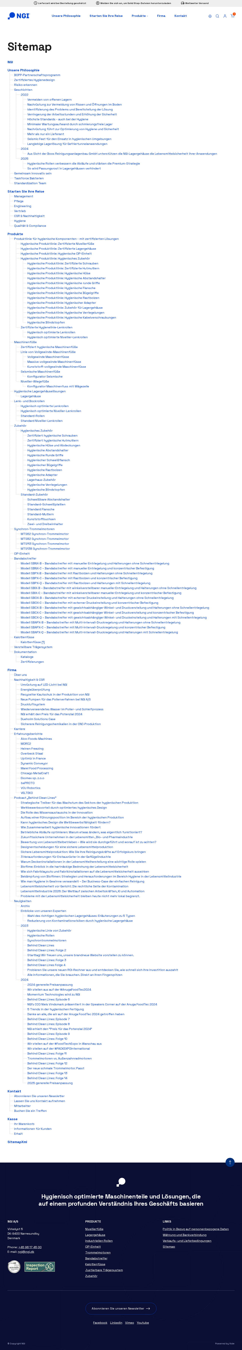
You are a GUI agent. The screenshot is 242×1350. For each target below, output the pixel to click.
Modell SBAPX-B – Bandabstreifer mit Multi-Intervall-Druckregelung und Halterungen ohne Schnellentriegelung (100, 622)
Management (23, 196)
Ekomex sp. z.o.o (32, 778)
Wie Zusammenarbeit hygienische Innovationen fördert (61, 827)
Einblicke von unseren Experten (43, 911)
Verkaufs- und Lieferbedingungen (187, 1241)
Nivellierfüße (94, 1229)
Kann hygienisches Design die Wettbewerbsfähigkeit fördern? (66, 822)
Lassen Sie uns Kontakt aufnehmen (39, 1101)
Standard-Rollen (33, 416)
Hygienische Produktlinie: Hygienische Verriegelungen (65, 313)
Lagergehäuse (31, 396)
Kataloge (27, 657)
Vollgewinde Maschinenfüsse (48, 357)
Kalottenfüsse (24, 637)
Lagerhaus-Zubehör (41, 480)
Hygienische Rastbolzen (44, 470)
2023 (24, 926)
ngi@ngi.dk (26, 1252)
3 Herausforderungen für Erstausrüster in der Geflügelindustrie (66, 857)
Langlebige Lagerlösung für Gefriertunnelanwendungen (67, 144)
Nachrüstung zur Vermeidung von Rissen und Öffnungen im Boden (74, 104)
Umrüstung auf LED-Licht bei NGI (44, 685)
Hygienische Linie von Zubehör (49, 931)
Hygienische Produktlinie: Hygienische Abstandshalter (66, 278)
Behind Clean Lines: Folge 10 (47, 1039)
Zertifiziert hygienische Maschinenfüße (49, 347)
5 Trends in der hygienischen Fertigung (55, 1009)
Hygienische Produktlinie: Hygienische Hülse (58, 273)
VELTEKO (27, 793)
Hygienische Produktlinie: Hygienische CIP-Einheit (56, 254)
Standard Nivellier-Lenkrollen (42, 421)
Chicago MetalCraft (35, 773)
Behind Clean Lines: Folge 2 (46, 950)
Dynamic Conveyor (34, 763)
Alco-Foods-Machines (36, 739)
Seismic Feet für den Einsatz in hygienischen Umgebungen (69, 139)
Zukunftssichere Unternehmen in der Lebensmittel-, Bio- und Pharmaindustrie (77, 837)
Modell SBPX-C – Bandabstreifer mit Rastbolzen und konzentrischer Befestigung (79, 578)
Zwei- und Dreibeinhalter (45, 524)
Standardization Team (30, 183)
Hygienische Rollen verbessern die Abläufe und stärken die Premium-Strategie (83, 164)
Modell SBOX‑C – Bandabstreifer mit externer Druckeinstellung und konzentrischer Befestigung (89, 603)
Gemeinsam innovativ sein (33, 173)
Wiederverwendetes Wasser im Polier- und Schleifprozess (62, 709)
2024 (24, 149)
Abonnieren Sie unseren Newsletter (39, 1096)
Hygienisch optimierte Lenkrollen (51, 332)
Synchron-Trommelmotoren (34, 529)
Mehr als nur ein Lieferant (45, 134)
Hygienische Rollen (40, 935)
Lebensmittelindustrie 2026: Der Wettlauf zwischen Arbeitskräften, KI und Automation (82, 891)
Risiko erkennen (25, 85)
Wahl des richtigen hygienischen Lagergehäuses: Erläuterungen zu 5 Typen (81, 916)
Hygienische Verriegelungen (47, 485)
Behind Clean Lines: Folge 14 (47, 1078)
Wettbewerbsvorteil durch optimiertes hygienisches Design (64, 808)
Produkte (139, 16)
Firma (161, 16)
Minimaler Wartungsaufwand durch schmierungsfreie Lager (69, 124)
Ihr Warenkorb (24, 1124)
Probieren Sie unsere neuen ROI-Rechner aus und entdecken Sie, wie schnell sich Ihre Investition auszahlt (102, 970)
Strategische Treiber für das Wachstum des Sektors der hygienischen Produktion (79, 803)
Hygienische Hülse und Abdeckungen (53, 445)
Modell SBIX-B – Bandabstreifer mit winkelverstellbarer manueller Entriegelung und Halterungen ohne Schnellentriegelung (108, 588)
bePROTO (28, 783)
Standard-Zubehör (34, 495)
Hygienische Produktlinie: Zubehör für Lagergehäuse (65, 308)
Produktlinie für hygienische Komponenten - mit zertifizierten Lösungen (66, 239)
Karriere (19, 729)
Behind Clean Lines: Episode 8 (48, 1024)
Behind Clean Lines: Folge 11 (47, 1053)
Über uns (20, 675)
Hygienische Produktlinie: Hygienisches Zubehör (55, 258)
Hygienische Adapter (42, 475)
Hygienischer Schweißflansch (48, 460)
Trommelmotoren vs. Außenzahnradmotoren (59, 1058)
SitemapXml (17, 1142)
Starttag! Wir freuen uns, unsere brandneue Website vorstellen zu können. (80, 955)
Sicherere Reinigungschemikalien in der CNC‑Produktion (61, 724)
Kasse (13, 1119)
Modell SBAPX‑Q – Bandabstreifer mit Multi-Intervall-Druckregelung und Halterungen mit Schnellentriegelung (99, 632)
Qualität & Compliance (30, 226)
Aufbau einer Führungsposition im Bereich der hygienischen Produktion (72, 817)
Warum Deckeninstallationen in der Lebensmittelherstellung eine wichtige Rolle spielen (83, 862)
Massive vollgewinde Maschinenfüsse (54, 362)
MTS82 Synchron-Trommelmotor (45, 539)
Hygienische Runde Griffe (45, 455)
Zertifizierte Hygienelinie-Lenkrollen (46, 327)
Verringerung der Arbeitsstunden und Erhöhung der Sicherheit (72, 114)
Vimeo (129, 1323)
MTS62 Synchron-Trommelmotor (45, 534)
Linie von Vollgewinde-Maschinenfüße (48, 352)
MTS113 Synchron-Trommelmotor (45, 544)
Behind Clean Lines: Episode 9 (48, 1034)
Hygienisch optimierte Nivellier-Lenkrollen (57, 337)
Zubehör (20, 426)
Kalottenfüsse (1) (33, 642)
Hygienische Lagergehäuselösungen (40, 391)
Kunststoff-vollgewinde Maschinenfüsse (56, 367)
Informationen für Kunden (33, 1129)
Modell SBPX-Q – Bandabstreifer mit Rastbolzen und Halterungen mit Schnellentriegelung (85, 583)
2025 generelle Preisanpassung (50, 1083)
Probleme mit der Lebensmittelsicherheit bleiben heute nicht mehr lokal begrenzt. (80, 896)
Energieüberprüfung (35, 690)
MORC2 (26, 744)
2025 (24, 159)
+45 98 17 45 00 (30, 1247)
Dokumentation (25, 652)
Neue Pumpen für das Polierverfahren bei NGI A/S (56, 699)
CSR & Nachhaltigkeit (29, 216)
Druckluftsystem (33, 704)
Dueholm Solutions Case (38, 719)
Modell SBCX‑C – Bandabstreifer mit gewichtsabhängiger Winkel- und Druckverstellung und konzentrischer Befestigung (107, 613)
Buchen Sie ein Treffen (30, 1111)
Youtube (143, 1323)
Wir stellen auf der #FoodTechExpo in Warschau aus (64, 1044)
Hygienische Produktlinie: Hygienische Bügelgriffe (63, 293)
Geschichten (23, 90)
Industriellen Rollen (99, 1241)
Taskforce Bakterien (29, 178)
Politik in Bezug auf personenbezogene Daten (196, 1229)
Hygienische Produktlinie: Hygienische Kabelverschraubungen (71, 317)
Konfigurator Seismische (45, 376)
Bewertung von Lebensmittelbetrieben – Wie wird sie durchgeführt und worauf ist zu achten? (88, 842)
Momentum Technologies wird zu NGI (53, 994)
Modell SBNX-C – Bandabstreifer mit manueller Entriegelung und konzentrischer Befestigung (87, 568)
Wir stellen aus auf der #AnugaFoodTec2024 (59, 990)
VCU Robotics (30, 788)
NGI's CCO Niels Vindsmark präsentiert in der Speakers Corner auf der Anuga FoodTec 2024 (92, 1004)
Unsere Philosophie (66, 16)
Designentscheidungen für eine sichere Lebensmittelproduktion (67, 847)
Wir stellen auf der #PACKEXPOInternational (58, 1049)
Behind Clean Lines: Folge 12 (47, 1063)
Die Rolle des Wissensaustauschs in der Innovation (57, 813)
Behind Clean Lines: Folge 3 (46, 960)
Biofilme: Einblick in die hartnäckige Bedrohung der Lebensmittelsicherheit (74, 867)
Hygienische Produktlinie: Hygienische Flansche (61, 288)
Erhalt (18, 1134)
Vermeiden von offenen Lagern (49, 100)
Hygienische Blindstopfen (46, 322)
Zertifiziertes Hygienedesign (34, 80)
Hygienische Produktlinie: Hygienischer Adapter (61, 303)
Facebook (100, 1323)
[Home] (19, 16)
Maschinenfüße (25, 342)
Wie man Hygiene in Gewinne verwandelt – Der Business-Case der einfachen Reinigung (82, 881)
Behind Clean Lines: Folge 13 (47, 1073)
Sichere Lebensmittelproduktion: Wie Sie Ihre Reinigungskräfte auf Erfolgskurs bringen (83, 852)
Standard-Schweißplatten (46, 504)
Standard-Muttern (40, 514)
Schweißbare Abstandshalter (48, 499)
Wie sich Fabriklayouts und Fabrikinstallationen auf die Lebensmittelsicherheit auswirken (85, 872)
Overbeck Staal (32, 753)
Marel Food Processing (37, 768)
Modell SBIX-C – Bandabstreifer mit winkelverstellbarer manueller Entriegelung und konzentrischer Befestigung (101, 593)
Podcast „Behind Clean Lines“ (35, 798)
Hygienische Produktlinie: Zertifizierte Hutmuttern (63, 268)
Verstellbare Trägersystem (33, 647)
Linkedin (116, 1323)
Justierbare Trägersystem (104, 1270)
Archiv (25, 906)
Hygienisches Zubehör (37, 431)
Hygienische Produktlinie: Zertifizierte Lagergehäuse (58, 249)
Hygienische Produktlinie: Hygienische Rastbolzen (63, 298)
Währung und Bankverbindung (184, 1235)
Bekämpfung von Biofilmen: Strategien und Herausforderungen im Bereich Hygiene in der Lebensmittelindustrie (101, 876)
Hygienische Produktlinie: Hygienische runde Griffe (63, 283)
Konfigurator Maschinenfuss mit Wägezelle (58, 386)
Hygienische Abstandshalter (47, 450)
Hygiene (20, 221)
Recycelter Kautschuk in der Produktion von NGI (55, 694)
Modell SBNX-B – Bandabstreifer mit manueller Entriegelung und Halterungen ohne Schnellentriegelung (95, 563)
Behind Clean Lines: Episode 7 (48, 1019)
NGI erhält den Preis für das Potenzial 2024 (51, 714)
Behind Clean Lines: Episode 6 (48, 999)
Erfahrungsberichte (28, 734)
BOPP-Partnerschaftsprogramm (37, 75)
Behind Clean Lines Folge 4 (46, 965)
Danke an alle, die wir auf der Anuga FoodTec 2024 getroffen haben (75, 1014)
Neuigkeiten (22, 901)
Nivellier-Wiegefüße (35, 381)
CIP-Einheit (22, 554)
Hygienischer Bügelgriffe (45, 465)
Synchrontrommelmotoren (46, 940)
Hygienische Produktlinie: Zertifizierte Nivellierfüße (57, 244)
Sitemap (169, 1247)
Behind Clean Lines (40, 945)
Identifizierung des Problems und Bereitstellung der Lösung (70, 109)
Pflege (18, 201)
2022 (24, 95)
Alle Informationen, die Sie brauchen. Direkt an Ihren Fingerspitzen (74, 975)
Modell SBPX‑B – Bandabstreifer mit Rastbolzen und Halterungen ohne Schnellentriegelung (86, 573)
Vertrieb (20, 211)
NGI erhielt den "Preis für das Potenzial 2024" (59, 1029)
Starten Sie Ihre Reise (106, 16)
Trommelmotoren (98, 1252)
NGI (10, 62)
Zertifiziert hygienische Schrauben (52, 436)
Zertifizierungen (32, 662)
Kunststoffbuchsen (41, 519)
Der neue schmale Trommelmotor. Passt (55, 1068)
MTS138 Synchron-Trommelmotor (45, 549)
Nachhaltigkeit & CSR (29, 680)
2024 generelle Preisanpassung (50, 985)
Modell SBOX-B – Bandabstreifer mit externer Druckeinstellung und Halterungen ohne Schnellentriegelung (97, 598)
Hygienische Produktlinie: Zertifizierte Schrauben (62, 263)
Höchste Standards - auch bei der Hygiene (57, 119)
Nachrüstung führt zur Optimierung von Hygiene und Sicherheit (73, 129)
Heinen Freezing (32, 749)
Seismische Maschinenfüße (40, 372)
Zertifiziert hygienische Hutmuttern (52, 440)
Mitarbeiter (22, 1106)
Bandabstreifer (25, 558)
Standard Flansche (40, 509)
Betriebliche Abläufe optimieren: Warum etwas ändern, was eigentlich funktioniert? (81, 832)
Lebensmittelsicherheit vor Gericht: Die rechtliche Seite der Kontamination (74, 886)
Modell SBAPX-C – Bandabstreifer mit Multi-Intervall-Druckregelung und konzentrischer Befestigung (93, 627)
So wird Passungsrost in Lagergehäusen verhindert (64, 168)
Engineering (22, 206)
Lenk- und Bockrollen (29, 401)
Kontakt (181, 16)
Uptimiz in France (33, 758)
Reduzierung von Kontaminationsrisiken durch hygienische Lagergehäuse (80, 921)
